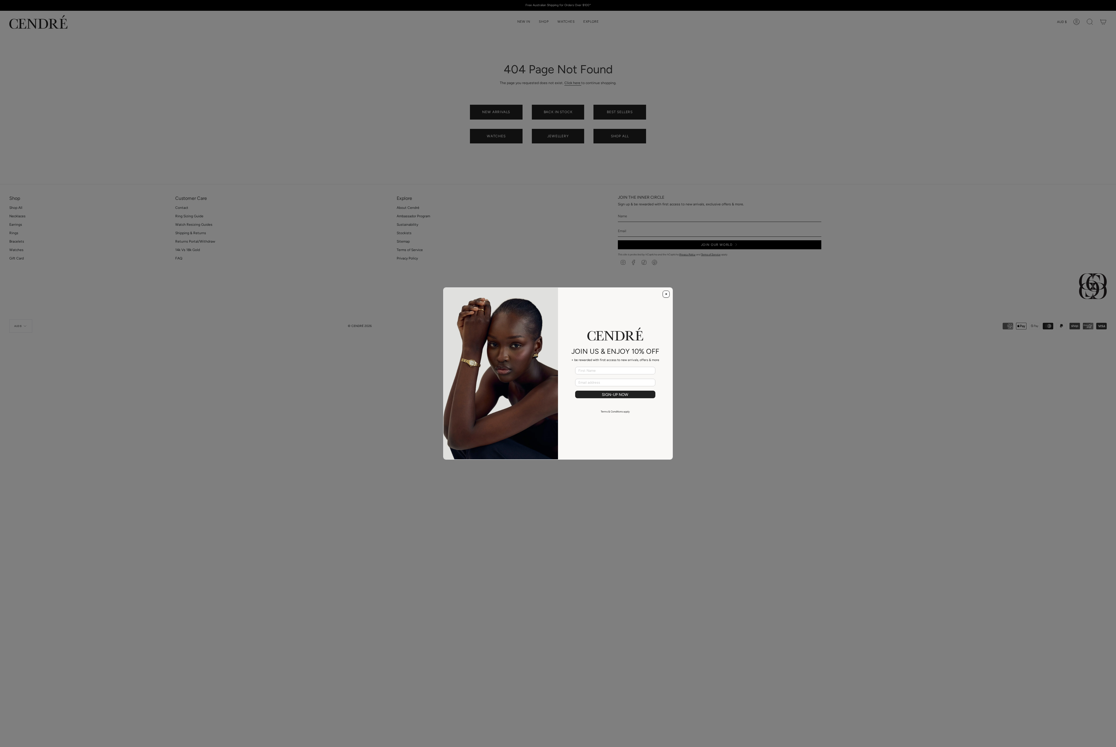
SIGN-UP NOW (615, 394)
